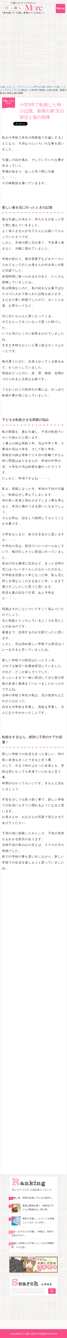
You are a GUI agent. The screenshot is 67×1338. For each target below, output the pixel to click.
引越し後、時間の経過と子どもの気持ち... (32, 1197)
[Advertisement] (33, 49)
